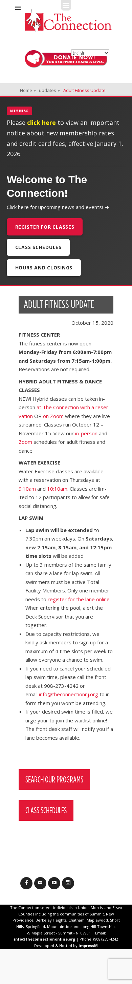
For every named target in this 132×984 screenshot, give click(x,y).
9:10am (27, 488)
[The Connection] (68, 20)
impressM (88, 945)
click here (41, 122)
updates (49, 90)
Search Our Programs (54, 779)
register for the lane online (79, 599)
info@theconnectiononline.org (44, 939)
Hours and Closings (44, 267)
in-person (86, 433)
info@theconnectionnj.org (68, 694)
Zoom (25, 441)
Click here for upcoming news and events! (55, 207)
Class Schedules (38, 247)
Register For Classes (44, 227)
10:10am (57, 488)
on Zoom (53, 416)
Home (28, 90)
